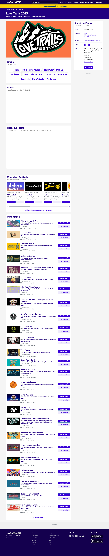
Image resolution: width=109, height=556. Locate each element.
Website (77, 40)
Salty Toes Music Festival (30, 287)
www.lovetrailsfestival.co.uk (92, 40)
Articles (34, 540)
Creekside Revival (27, 243)
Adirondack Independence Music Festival (37, 267)
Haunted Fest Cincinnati (30, 494)
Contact (50, 545)
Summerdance (26, 277)
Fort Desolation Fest (29, 382)
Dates (76, 29)
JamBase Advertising (54, 535)
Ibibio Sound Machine (90, 35)
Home (7, 9)
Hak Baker (87, 37)
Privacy (7, 537)
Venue (76, 49)
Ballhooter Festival (28, 256)
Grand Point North (28, 360)
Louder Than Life (27, 337)
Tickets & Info (11, 202)
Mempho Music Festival (30, 458)
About (50, 540)
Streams (34, 542)
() (43, 16)
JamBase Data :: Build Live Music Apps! (55, 6)
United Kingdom (19, 9)
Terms (12, 537)
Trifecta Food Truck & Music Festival (35, 418)
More (91, 2)
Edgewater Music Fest (29, 221)
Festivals (12, 9)
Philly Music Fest (27, 470)
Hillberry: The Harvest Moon (32, 433)
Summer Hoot (26, 232)
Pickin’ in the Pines (28, 369)
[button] (69, 206)
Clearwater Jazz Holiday (30, 481)
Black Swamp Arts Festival (31, 314)
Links (76, 44)
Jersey (86, 33)
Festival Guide (35, 538)
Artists (33, 545)
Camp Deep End (27, 395)
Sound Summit (26, 326)
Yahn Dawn (25, 350)
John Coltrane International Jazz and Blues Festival (37, 300)
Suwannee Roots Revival (30, 445)
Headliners (78, 33)
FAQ (50, 542)
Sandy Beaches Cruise (29, 505)
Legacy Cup (25, 407)
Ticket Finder (35, 535)
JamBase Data (52, 538)
